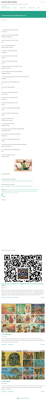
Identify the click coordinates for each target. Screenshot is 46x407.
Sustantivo (16, 192)
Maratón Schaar (10, 191)
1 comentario (10, 344)
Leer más (43, 297)
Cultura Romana (6, 334)
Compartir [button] (3, 196)
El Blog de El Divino (9, 2)
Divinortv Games (31, 7)
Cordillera (3, 191)
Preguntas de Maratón (6, 192)
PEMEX (19, 191)
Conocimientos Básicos (33, 189)
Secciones (14, 7)
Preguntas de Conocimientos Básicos (29, 191)
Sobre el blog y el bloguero (5, 7)
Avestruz (26, 189)
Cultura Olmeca (6, 381)
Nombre (16, 191)
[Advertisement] (23, 238)
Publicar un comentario (12, 297)
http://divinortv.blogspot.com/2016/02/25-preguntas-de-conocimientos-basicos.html (16, 186)
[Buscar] (41, 2)
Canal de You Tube (22, 7)
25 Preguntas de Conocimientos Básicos (14, 189)
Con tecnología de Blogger (23, 398)
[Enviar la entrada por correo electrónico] (2, 195)
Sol (12, 192)
